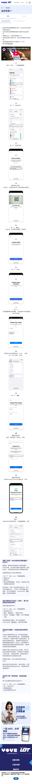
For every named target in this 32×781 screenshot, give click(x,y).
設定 (7, 774)
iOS (8, 16)
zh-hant (16, 2)
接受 (16, 778)
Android (24, 16)
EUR (22, 2)
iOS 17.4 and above (19, 21)
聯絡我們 (14, 622)
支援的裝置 (16, 765)
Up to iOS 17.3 (6, 21)
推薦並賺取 (16, 760)
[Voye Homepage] (6, 2)
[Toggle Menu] (30, 2)
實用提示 (10, 43)
